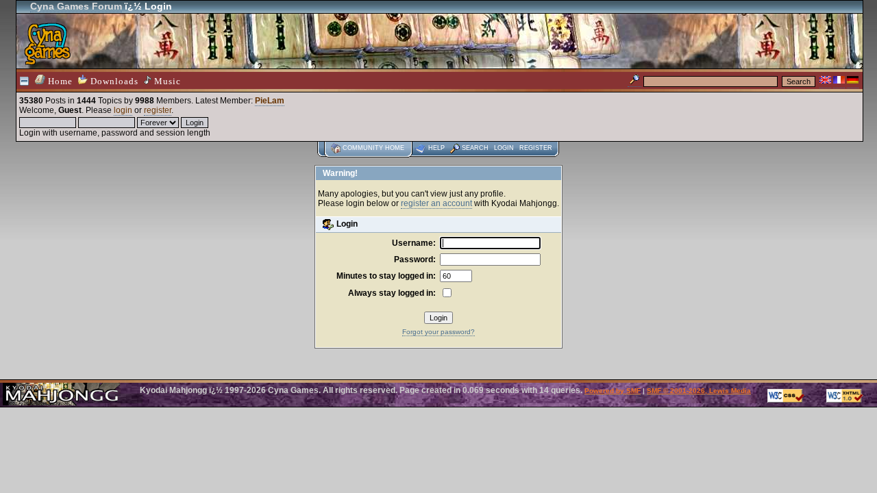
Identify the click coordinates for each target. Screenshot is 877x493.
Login (504, 147)
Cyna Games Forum (76, 6)
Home (59, 81)
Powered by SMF (612, 390)
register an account (436, 203)
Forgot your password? (438, 332)
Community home (373, 147)
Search (475, 147)
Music (166, 81)
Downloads (113, 81)
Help (436, 147)
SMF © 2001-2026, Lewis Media (699, 390)
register (157, 110)
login (123, 110)
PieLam (269, 100)
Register (535, 147)
